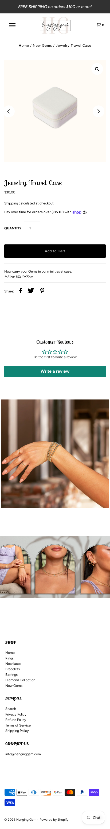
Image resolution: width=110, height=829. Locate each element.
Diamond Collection (20, 680)
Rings (9, 658)
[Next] (98, 111)
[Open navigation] (15, 25)
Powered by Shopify (54, 819)
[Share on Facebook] (20, 291)
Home (24, 45)
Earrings (11, 675)
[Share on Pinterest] (42, 291)
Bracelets (12, 669)
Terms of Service (18, 725)
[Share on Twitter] (31, 291)
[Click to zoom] (97, 69)
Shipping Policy (17, 731)
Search (10, 709)
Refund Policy (15, 720)
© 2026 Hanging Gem (20, 819)
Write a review (55, 371)
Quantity (12, 228)
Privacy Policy (15, 714)
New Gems (42, 45)
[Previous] (9, 111)
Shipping (11, 203)
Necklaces (13, 664)
